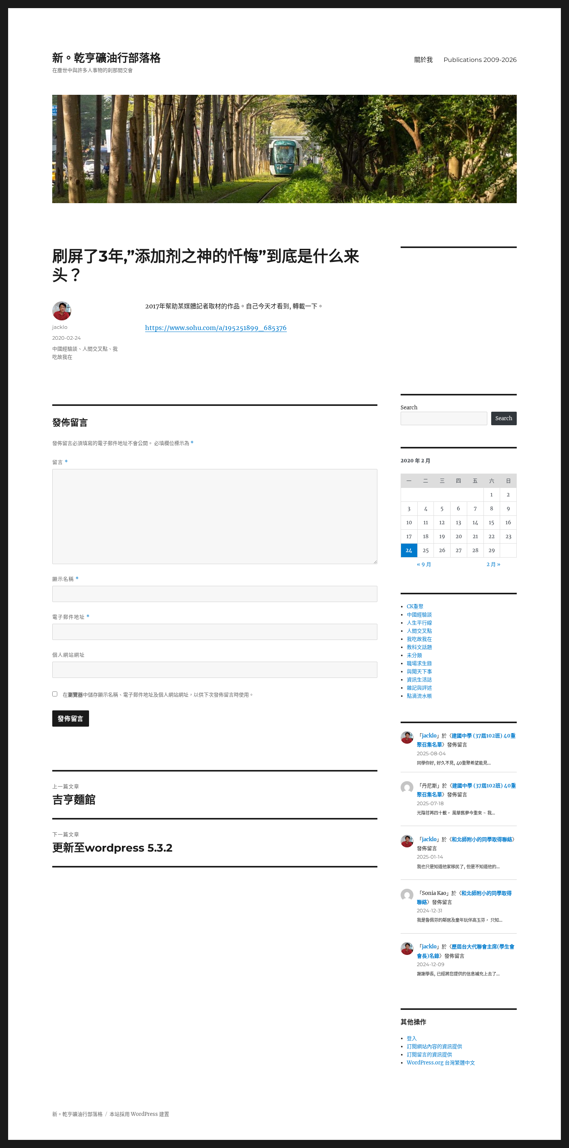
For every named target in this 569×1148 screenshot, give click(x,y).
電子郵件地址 (71, 617)
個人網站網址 (68, 655)
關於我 (423, 59)
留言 (60, 462)
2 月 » (493, 564)
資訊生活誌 (419, 679)
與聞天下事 (419, 671)
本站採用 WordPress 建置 (139, 1114)
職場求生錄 (419, 663)
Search (409, 407)
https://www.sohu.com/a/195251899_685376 (216, 328)
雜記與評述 (419, 687)
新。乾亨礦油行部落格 (106, 58)
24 (409, 550)
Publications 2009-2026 (480, 59)
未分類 (414, 655)
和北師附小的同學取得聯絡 (482, 839)
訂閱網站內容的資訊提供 (434, 1046)
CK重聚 (415, 606)
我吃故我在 (419, 639)
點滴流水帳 (419, 696)
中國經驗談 (64, 349)
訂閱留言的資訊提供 (429, 1054)
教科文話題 (419, 647)
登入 (412, 1038)
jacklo (59, 327)
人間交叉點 (95, 349)
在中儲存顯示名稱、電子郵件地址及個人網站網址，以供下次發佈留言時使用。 (158, 694)
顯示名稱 (65, 579)
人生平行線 (419, 622)
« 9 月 (424, 564)
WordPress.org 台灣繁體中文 (441, 1062)
